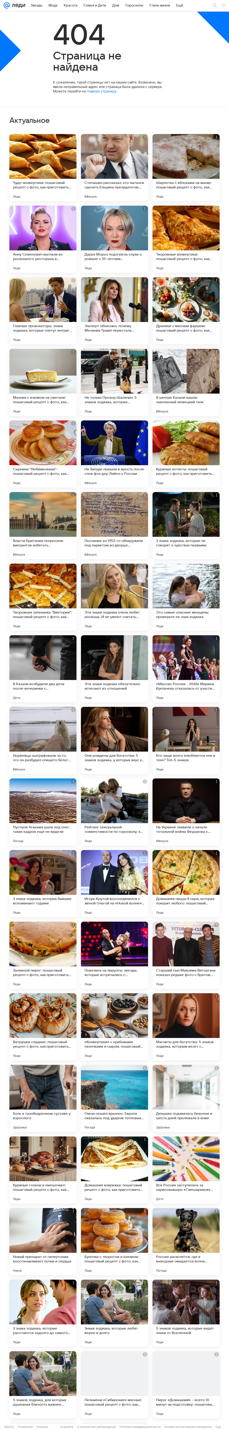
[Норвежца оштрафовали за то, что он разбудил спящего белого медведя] (42, 740)
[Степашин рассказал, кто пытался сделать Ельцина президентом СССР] (114, 167)
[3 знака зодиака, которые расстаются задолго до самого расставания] (42, 1313)
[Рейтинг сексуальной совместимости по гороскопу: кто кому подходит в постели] (114, 812)
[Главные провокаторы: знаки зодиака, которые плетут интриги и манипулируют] (42, 310)
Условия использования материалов (188, 1426)
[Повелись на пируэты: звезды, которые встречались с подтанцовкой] (114, 955)
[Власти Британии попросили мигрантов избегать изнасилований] (42, 525)
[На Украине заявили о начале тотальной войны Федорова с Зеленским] (186, 812)
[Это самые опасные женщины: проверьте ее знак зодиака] (186, 597)
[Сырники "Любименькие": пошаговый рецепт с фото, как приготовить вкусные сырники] (42, 454)
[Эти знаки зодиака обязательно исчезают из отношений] (114, 668)
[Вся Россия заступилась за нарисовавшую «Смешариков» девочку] (186, 1170)
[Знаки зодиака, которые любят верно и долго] (114, 1313)
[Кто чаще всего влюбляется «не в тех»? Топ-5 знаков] (186, 740)
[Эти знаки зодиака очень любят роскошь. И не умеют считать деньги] (114, 597)
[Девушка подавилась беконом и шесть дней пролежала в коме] (186, 1098)
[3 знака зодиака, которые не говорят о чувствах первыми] (186, 525)
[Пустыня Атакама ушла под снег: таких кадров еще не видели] (42, 812)
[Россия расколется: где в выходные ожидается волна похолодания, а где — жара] (186, 1241)
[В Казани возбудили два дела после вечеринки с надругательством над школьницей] (42, 668)
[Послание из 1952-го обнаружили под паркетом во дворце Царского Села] (114, 525)
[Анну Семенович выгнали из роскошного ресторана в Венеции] (42, 239)
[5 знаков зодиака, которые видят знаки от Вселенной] (186, 1313)
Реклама (42, 1426)
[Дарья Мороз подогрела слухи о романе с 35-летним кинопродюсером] (114, 239)
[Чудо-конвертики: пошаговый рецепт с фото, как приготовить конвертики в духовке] (42, 167)
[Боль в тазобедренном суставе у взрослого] (42, 1098)
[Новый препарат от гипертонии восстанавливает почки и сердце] (42, 1241)
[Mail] (7, 5)
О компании (25, 1426)
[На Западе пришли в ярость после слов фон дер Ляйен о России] (114, 454)
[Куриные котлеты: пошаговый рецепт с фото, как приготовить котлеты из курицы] (186, 454)
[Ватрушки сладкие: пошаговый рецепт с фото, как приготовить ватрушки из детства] (42, 1026)
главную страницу (101, 91)
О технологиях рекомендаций (96, 1426)
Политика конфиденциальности (140, 1426)
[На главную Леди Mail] (17, 5)
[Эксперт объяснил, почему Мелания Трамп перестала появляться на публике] (114, 310)
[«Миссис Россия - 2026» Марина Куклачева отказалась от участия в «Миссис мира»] (186, 668)
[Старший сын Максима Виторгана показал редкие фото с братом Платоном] (186, 955)
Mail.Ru (9, 1426)
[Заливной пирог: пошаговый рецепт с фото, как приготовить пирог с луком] (42, 955)
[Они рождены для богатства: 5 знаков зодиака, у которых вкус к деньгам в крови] (114, 740)
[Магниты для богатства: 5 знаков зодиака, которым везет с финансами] (186, 1026)
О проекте (66, 1426)
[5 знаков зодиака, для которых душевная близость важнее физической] (42, 1384)
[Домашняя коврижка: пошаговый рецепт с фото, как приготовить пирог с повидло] (114, 1170)
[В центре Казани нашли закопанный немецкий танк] (186, 382)
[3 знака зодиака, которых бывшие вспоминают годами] (42, 883)
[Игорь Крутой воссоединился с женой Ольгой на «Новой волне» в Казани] (114, 883)
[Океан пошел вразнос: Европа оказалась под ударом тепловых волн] (114, 1098)
